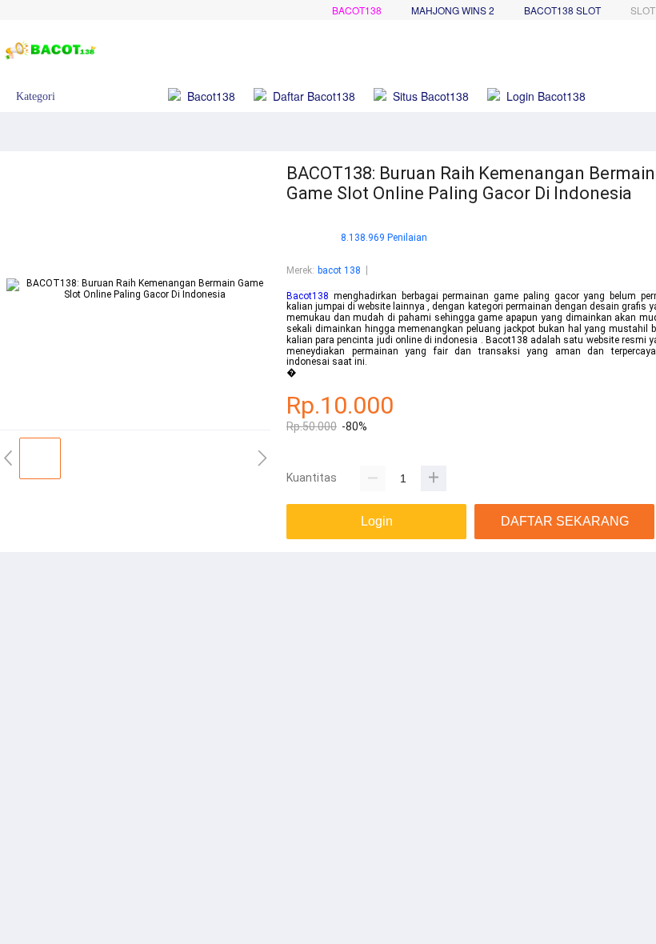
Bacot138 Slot (562, 10)
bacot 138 (339, 270)
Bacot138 (357, 10)
